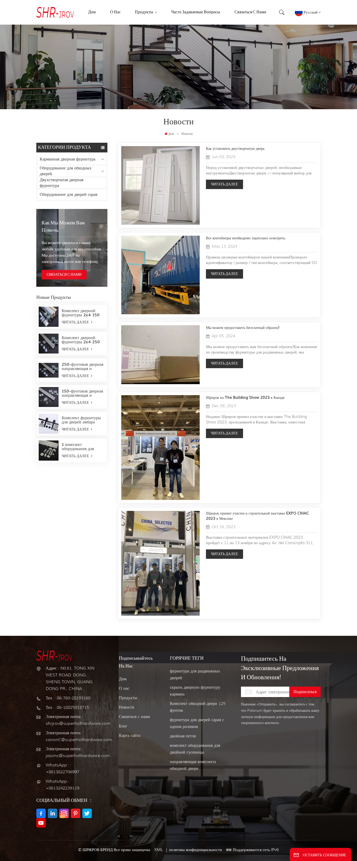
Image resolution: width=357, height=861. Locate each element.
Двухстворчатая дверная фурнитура (61, 183)
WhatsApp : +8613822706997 (62, 768)
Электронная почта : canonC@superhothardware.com (72, 736)
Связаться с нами (134, 716)
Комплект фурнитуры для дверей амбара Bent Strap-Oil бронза (83, 420)
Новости (126, 707)
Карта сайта (129, 735)
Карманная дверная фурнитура (67, 159)
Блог (123, 726)
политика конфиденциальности (195, 849)
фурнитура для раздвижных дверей (195, 674)
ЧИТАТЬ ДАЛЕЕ (76, 322)
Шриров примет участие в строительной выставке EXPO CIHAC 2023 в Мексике (257, 516)
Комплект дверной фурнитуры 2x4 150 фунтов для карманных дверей (82, 313)
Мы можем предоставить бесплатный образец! (242, 327)
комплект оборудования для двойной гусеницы (195, 749)
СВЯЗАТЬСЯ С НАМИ (64, 275)
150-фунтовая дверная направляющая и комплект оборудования (83, 393)
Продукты (128, 697)
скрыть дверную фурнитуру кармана (195, 691)
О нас (124, 688)
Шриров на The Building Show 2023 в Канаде (245, 397)
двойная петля (183, 735)
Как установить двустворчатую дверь (235, 148)
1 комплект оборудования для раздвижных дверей (79, 447)
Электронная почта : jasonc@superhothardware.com (72, 752)
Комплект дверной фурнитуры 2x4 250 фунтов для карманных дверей (82, 340)
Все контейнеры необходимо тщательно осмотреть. (246, 238)
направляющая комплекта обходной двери (193, 765)
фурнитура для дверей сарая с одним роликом (197, 723)
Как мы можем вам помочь (63, 226)
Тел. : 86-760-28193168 (68, 698)
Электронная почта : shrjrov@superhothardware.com (72, 720)
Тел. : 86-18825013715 (67, 707)
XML (158, 849)
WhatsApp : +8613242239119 (62, 785)
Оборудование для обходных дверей (65, 171)
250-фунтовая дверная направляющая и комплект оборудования (83, 366)
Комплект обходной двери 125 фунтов (198, 707)
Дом (171, 134)
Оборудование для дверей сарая (68, 194)
